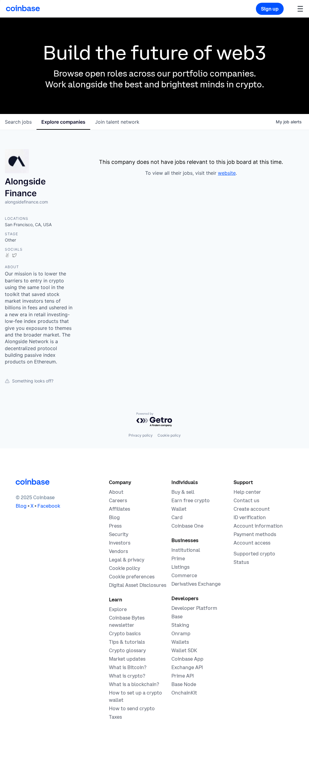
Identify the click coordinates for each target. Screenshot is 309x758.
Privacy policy (141, 435)
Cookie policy (169, 435)
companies (63, 122)
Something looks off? (32, 380)
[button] (300, 8)
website (227, 173)
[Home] (23, 8)
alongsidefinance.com (26, 201)
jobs (18, 122)
